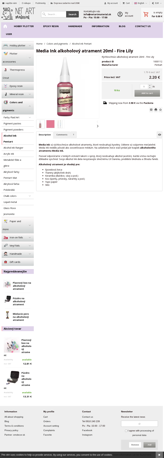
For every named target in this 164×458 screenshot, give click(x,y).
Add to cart (147, 93)
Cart (45, 417)
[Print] (156, 109)
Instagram (87, 434)
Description (45, 134)
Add (149, 445)
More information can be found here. (132, 454)
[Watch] (159, 135)
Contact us (87, 417)
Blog (6, 421)
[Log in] (126, 14)
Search (72, 14)
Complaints (49, 430)
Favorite (47, 434)
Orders (46, 421)
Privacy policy (11, 430)
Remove (135, 445)
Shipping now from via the (131, 102)
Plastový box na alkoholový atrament (22, 285)
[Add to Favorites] (160, 109)
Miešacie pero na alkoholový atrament (21, 316)
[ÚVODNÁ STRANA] (5, 26)
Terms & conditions (14, 426)
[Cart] (152, 14)
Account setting (51, 426)
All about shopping (13, 417)
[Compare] (151, 109)
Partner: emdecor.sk (14, 434)
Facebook (87, 430)
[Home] (18, 14)
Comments (61, 134)
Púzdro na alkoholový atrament (19, 301)
